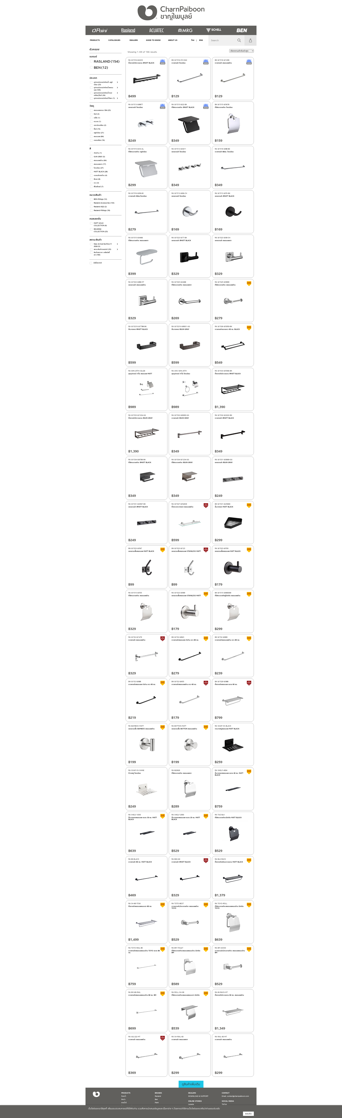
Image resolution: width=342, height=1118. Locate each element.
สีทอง (97, 179)
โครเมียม (99, 168)
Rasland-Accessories (104, 203)
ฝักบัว (123, 1099)
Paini (157, 1102)
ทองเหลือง (99, 140)
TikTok (224, 1104)
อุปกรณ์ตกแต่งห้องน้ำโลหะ (104, 98)
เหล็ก (97, 118)
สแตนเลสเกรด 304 (102, 110)
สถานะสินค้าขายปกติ (102, 249)
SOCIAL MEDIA (228, 1101)
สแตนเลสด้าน (100, 160)
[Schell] (213, 30)
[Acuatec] (157, 30)
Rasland (105, 61)
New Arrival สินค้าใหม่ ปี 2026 (103, 245)
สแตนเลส (99, 136)
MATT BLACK (101, 171)
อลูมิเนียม (99, 133)
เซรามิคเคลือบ (100, 125)
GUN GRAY (99, 156)
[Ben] (242, 30)
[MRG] (185, 30)
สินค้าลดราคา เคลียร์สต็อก (102, 253)
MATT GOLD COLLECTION (100, 224)
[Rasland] (128, 30)
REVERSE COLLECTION (101, 230)
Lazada (191, 1104)
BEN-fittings (100, 199)
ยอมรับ (248, 1113)
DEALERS (134, 40)
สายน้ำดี (124, 1102)
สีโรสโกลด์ (98, 186)
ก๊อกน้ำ (123, 1096)
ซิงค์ (96, 114)
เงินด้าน (98, 153)
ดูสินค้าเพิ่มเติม (191, 1084)
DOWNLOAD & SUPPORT (198, 1096)
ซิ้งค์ (97, 129)
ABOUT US (172, 40)
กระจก (97, 121)
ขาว (96, 183)
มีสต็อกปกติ (98, 263)
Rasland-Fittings (102, 210)
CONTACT (225, 1093)
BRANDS (158, 1093)
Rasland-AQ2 (100, 206)
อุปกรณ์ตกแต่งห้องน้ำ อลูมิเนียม (103, 83)
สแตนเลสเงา (100, 164)
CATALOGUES (114, 40)
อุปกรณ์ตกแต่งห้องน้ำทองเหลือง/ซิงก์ (103, 94)
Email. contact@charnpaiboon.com (235, 1096)
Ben (101, 67)
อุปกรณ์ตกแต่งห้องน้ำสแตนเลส (103, 88)
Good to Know (153, 40)
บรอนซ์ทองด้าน (100, 175)
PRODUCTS (95, 40)
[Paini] (100, 30)
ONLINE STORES (195, 1101)
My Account (250, 40)
